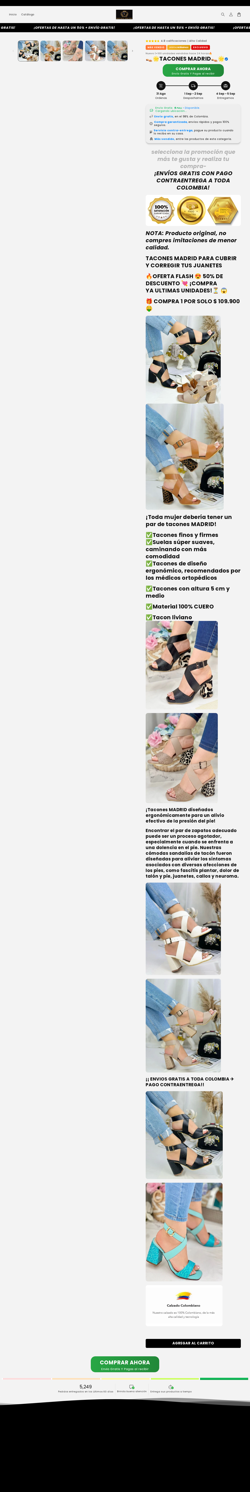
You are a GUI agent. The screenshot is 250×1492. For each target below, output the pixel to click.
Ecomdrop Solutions (148, 1486)
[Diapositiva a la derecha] (132, 51)
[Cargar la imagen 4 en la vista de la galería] (95, 51)
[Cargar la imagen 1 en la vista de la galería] (28, 51)
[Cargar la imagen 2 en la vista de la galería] (50, 51)
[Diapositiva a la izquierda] (13, 51)
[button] (223, 14)
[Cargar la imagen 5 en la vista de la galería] (117, 51)
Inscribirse (185, 1460)
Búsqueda (76, 1424)
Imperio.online (108, 1486)
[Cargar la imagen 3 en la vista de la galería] (73, 51)
